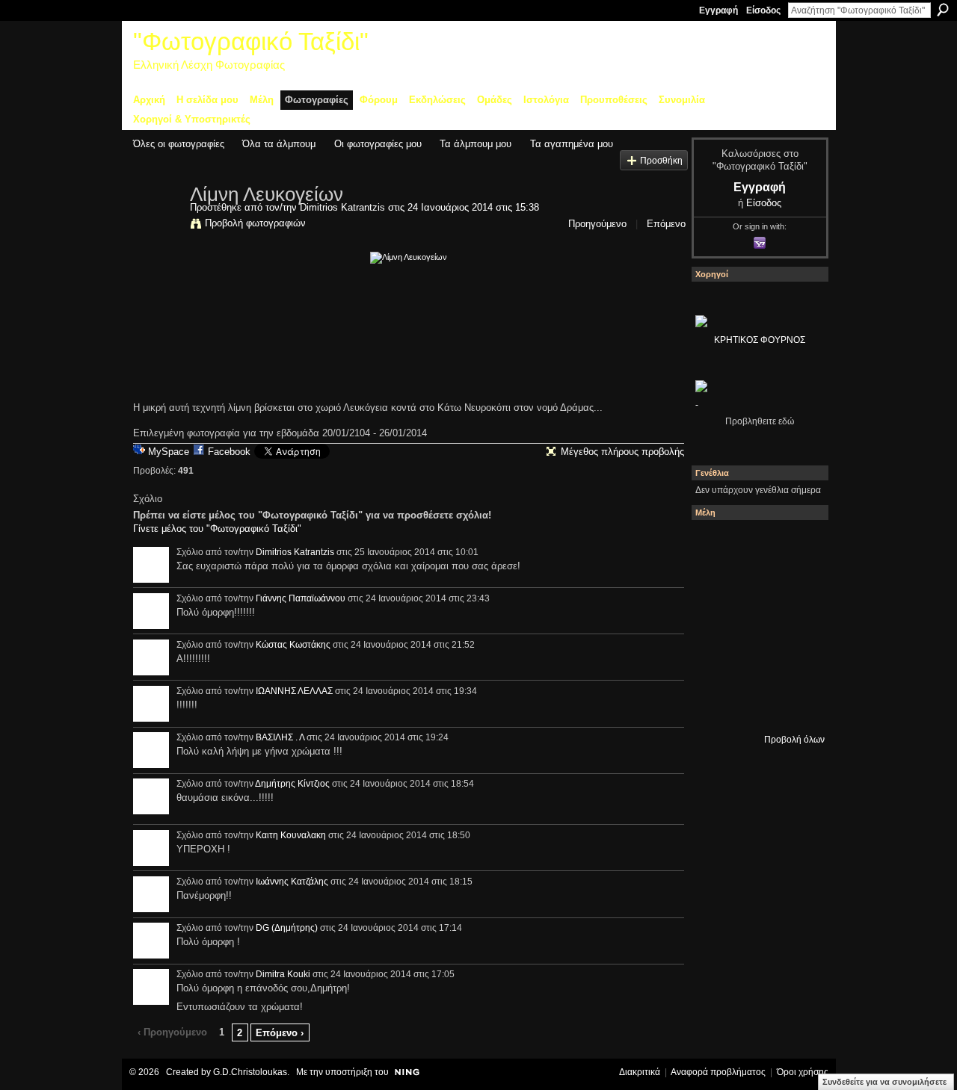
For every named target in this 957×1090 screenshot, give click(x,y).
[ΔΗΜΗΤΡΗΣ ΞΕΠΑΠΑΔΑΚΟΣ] (796, 585)
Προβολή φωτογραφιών (255, 223)
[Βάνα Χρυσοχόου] (756, 585)
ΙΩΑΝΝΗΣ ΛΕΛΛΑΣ (294, 691)
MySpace (168, 451)
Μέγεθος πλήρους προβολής (622, 451)
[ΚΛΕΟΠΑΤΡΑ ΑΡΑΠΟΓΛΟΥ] (756, 625)
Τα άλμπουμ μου (475, 143)
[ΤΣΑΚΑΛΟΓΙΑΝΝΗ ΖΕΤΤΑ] (715, 706)
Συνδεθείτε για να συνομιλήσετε (884, 1081)
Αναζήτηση (943, 9)
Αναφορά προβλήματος (718, 1072)
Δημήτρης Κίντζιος (292, 783)
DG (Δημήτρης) (287, 928)
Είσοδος (763, 10)
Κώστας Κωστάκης (293, 645)
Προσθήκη (661, 160)
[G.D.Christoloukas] (796, 706)
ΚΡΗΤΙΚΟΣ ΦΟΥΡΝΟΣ (759, 340)
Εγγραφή (718, 10)
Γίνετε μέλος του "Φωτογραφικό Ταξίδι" (217, 528)
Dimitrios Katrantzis (342, 207)
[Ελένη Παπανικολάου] (796, 625)
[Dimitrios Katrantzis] (157, 225)
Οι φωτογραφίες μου (378, 143)
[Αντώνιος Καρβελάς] (756, 706)
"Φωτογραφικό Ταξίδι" (251, 41)
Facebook (229, 451)
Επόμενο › (280, 1032)
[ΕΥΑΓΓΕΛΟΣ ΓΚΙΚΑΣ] (756, 666)
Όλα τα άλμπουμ (279, 143)
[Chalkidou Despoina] (715, 585)
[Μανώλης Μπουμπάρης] (715, 666)
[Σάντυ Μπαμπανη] (796, 666)
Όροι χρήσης (802, 1072)
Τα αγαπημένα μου (571, 143)
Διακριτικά (639, 1072)
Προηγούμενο (597, 223)
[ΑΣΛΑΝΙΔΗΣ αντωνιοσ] (715, 625)
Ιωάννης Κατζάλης (292, 881)
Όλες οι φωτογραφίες (178, 143)
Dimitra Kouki (283, 974)
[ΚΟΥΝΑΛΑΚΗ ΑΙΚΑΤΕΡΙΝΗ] (715, 545)
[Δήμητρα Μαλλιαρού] (796, 545)
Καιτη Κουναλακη (291, 835)
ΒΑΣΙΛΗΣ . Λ (280, 737)
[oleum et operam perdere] (756, 545)
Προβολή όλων (794, 739)
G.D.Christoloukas (250, 1072)
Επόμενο (666, 223)
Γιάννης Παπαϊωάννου (300, 598)
